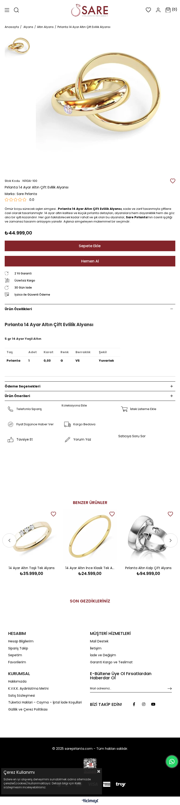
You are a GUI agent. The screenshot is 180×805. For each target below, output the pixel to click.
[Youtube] (153, 704)
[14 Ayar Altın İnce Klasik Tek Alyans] (90, 536)
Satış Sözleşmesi (21, 695)
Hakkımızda (17, 681)
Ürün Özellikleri (18, 309)
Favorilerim (17, 662)
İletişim (95, 648)
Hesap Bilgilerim (21, 641)
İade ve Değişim (103, 655)
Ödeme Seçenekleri (22, 386)
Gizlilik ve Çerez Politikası (28, 709)
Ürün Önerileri (17, 396)
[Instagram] (143, 704)
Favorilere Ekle (53, 514)
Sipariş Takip (18, 648)
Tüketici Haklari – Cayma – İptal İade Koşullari (45, 702)
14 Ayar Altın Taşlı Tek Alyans (32, 568)
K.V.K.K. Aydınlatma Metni (28, 688)
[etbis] (90, 766)
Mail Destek (99, 641)
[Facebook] (134, 704)
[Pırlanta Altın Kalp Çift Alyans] (148, 536)
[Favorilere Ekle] (172, 181)
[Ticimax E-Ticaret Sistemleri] (90, 801)
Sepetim (15, 655)
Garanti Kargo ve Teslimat (111, 662)
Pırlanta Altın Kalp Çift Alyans (148, 568)
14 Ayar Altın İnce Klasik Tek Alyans (89, 568)
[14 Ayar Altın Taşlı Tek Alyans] (31, 536)
